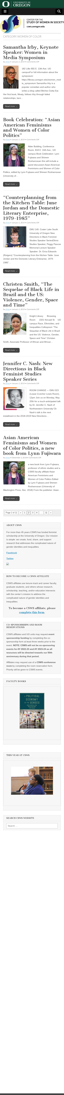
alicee (7, 62)
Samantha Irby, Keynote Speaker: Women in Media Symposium (31, 52)
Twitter (10, 558)
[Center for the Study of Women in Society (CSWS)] (32, 24)
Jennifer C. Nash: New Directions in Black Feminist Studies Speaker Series (28, 371)
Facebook (11, 552)
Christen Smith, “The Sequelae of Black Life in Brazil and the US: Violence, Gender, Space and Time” (31, 294)
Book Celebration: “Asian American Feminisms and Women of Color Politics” (31, 127)
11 (46, 512)
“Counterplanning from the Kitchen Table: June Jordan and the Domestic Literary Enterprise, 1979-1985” (31, 208)
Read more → (11, 106)
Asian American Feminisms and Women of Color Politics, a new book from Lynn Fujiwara (32, 445)
